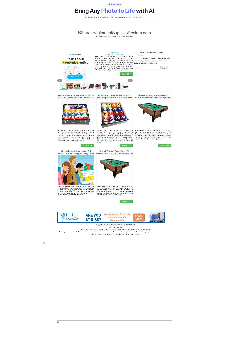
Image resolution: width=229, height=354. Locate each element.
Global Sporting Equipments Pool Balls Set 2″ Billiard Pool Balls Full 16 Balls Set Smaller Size (76, 97)
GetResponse (114, 52)
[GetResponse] (75, 66)
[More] (126, 70)
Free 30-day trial (150, 63)
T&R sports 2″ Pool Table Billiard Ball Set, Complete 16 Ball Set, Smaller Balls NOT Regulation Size (114, 97)
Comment (120, 54)
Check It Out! (126, 74)
